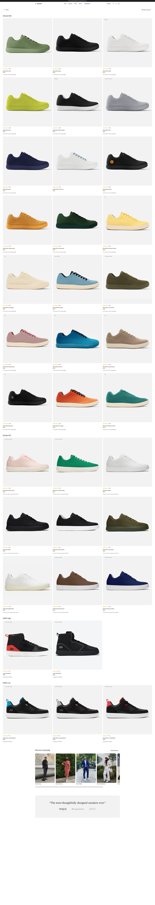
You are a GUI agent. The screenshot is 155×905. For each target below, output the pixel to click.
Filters (7, 9)
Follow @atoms (115, 750)
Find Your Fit (87, 3)
